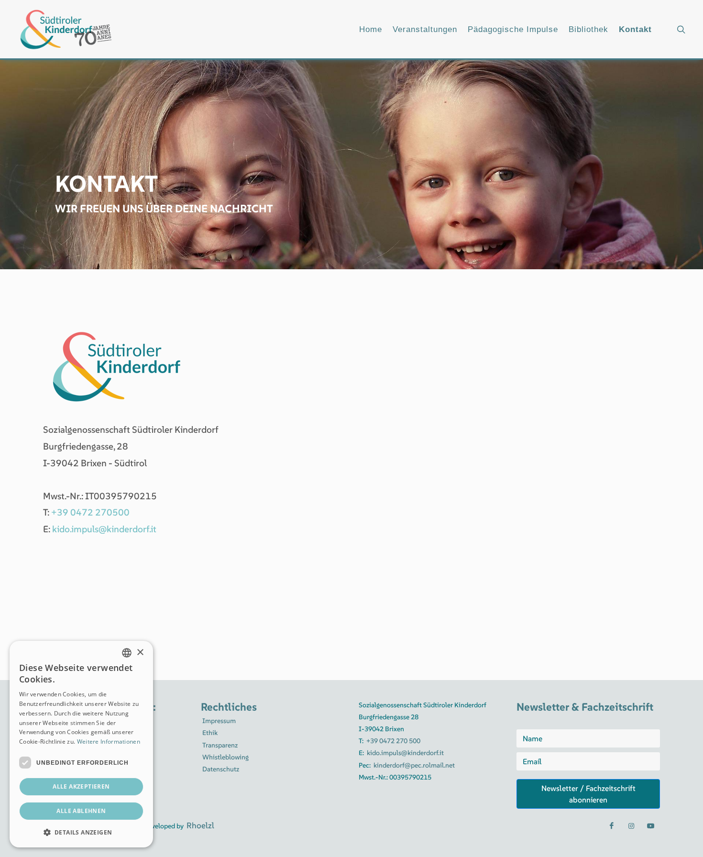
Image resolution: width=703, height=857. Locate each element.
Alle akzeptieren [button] (81, 786)
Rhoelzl (200, 825)
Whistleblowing (225, 757)
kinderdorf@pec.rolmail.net (414, 765)
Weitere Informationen (108, 741)
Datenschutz (220, 769)
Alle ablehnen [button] (81, 811)
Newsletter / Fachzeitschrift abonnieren (588, 793)
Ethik (210, 732)
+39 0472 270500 (90, 512)
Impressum (219, 720)
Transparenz (220, 745)
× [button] (139, 652)
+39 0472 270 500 (393, 740)
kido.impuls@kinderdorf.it (104, 529)
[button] (81, 832)
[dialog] (81, 744)
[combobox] (127, 653)
